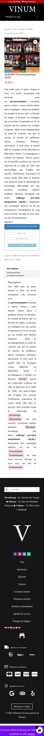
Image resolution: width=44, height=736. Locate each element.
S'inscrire (22, 245)
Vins (15, 29)
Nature (6, 260)
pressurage (14, 415)
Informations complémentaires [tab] (15, 274)
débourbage (15, 419)
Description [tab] (13, 268)
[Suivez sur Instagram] (20, 554)
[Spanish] (19, 628)
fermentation (15, 451)
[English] (8, 628)
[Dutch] (5, 628)
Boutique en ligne (22, 706)
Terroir (22, 379)
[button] (35, 42)
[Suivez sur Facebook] (15, 554)
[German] (14, 628)
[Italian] (16, 628)
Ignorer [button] (31, 734)
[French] (11, 628)
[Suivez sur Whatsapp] (29, 554)
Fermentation (16, 455)
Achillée (18, 260)
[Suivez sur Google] (24, 554)
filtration (30, 427)
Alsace (21, 29)
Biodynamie (35, 255)
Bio (29, 255)
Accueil (7, 29)
